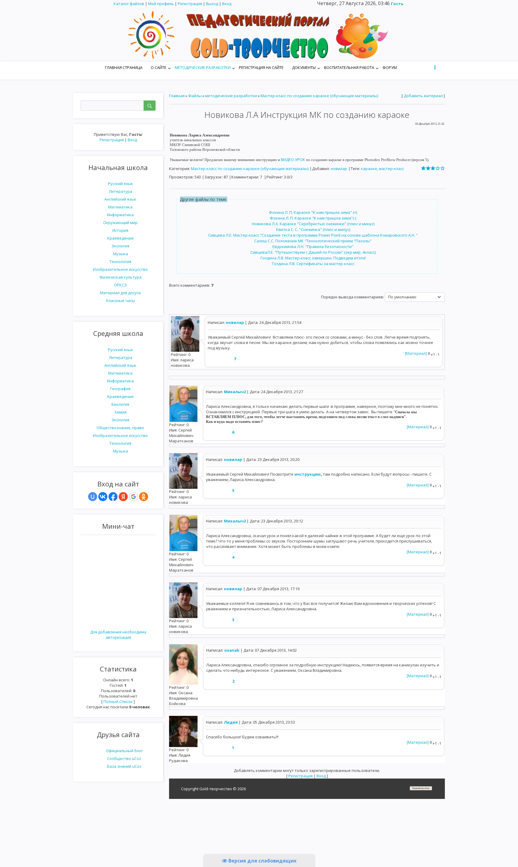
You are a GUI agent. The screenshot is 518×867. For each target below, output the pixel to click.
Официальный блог (124, 750)
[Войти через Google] (133, 496)
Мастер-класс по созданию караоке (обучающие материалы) (319, 95)
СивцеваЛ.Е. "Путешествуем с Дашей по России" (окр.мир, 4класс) (313, 252)
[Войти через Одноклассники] (143, 496)
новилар (339, 168)
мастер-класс (391, 168)
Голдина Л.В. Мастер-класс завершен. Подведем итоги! (313, 258)
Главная (177, 95)
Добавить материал (423, 95)
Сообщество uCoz (124, 758)
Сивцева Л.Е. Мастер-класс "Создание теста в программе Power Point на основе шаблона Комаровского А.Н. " (313, 235)
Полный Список (118, 701)
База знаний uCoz (124, 766)
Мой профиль (161, 3)
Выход (212, 3)
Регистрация (190, 3)
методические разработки (231, 95)
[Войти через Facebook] (113, 496)
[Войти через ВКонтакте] (102, 496)
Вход (226, 3)
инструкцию (307, 474)
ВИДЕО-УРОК (293, 159)
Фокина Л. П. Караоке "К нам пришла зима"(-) (313, 218)
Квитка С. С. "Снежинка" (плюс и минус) (313, 229)
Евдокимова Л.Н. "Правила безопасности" (312, 246)
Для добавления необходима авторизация (118, 634)
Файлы (194, 95)
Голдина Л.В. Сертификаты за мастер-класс (313, 263)
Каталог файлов (129, 3)
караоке (369, 168)
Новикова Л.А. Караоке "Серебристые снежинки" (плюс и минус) (313, 223)
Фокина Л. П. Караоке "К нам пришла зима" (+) (313, 212)
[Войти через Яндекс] (123, 496)
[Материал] (416, 353)
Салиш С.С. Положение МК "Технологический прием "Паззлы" (313, 241)
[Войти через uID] (92, 496)
